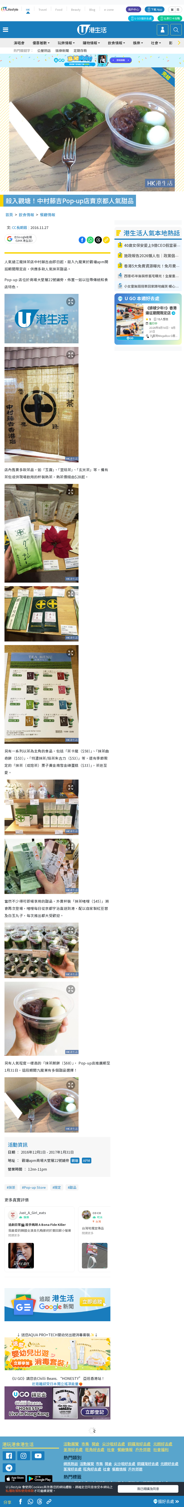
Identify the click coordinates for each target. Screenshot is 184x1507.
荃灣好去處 (73, 1449)
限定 (57, 1187)
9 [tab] (91, 60)
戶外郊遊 (143, 1449)
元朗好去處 (162, 1444)
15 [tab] (93, 66)
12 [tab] (104, 60)
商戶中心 (133, 9)
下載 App (156, 9)
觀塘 (75, 1160)
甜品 (73, 1187)
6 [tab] (104, 55)
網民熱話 (71, 1463)
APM (86, 1160)
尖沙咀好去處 (113, 1444)
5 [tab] (100, 55)
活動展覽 (71, 1444)
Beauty (76, 9)
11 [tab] (100, 60)
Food (58, 9)
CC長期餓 (19, 227)
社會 (111, 1449)
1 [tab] (82, 55)
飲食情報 (26, 214)
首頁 (9, 214)
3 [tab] (91, 55)
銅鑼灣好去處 (139, 1444)
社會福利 (161, 1449)
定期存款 (80, 50)
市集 (85, 1444)
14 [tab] (88, 66)
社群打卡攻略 (172, 18)
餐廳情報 (47, 214)
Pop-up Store (35, 1187)
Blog (92, 9)
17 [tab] (102, 66)
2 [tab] (86, 55)
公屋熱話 (44, 50)
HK (28, 9)
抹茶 (12, 1187)
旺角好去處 (94, 1449)
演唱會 (19, 42)
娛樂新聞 (62, 50)
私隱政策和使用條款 (20, 1490)
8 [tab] (86, 60)
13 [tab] (84, 66)
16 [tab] (97, 66)
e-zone (109, 9)
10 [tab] (95, 60)
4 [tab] (95, 55)
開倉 (95, 1444)
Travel (43, 9)
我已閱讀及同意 (148, 1488)
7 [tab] (82, 60)
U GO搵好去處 (143, 18)
